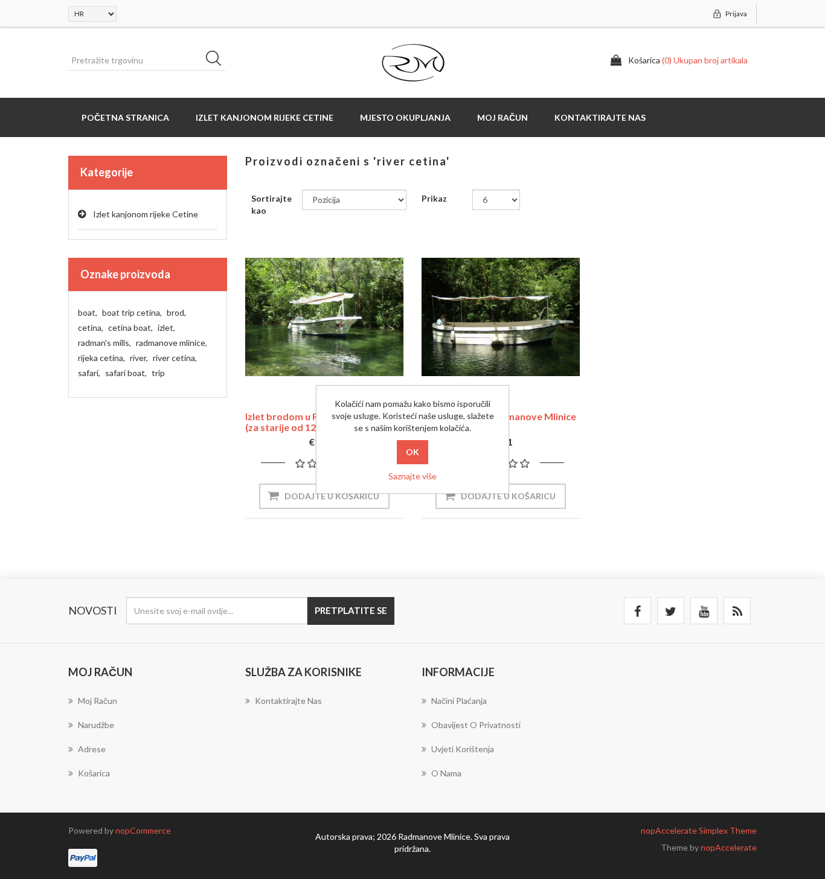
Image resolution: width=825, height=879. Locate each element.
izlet (166, 327)
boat (87, 312)
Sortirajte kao (271, 204)
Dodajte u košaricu (331, 496)
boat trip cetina (132, 312)
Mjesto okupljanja (405, 117)
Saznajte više (412, 476)
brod (176, 312)
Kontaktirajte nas (600, 117)
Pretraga (217, 60)
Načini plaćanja (459, 700)
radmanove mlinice (171, 342)
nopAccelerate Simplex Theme (699, 830)
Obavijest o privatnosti (476, 725)
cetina (90, 327)
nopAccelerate (729, 847)
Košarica (94, 773)
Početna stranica (125, 117)
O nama (446, 773)
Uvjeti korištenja (462, 749)
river (139, 358)
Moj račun (502, 117)
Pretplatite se (351, 610)
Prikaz (434, 198)
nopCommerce (143, 830)
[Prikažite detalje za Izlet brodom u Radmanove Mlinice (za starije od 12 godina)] (324, 317)
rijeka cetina (101, 358)
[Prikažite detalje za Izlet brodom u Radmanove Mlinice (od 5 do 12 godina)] (501, 317)
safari (89, 373)
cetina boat (130, 327)
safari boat (126, 373)
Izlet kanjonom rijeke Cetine (264, 117)
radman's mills (104, 342)
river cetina (175, 358)
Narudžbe (96, 725)
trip (158, 373)
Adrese (92, 749)
